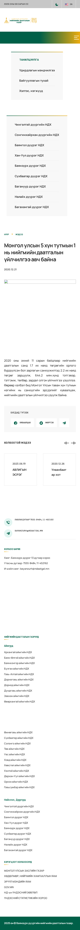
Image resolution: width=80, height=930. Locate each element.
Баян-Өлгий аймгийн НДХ (19, 657)
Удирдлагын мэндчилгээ (37, 70)
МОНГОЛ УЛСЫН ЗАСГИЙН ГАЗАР (24, 870)
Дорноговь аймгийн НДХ (19, 679)
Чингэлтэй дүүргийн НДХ (33, 124)
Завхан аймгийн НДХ (16, 696)
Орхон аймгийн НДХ (16, 781)
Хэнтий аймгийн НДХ (16, 771)
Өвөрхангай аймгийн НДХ (19, 701)
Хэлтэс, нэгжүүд (31, 91)
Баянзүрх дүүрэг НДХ (30, 166)
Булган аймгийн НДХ (16, 668)
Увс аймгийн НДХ (14, 754)
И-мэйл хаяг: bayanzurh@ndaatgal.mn (26, 568)
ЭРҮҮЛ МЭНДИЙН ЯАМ (17, 881)
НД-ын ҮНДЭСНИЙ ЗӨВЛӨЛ (21, 892)
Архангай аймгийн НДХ (18, 652)
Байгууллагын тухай (33, 80)
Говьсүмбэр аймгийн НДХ (19, 787)
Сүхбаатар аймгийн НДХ (18, 738)
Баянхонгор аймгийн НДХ (19, 663)
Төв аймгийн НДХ (14, 749)
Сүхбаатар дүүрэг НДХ (31, 176)
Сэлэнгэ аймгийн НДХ (17, 743)
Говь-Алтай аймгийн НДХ (19, 674)
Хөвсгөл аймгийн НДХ (17, 765)
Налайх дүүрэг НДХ (29, 197)
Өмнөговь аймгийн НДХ (18, 732)
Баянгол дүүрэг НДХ (29, 145)
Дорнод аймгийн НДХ (17, 685)
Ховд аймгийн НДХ (15, 760)
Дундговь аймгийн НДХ (18, 690)
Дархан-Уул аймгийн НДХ (19, 776)
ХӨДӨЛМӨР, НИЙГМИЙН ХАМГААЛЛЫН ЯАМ (30, 876)
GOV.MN (9, 887)
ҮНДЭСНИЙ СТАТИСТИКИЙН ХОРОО (25, 898)
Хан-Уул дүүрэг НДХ (29, 155)
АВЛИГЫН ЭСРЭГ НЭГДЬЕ (19, 474)
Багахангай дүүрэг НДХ (32, 207)
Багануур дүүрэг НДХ (30, 186)
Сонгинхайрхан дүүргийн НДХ (37, 135)
